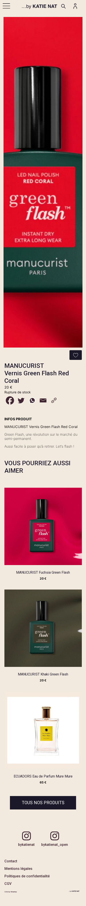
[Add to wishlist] (75, 355)
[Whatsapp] (31, 400)
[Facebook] (9, 400)
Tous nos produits (43, 802)
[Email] (43, 400)
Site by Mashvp (10, 892)
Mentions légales (18, 869)
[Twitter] (20, 400)
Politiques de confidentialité (27, 876)
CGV (7, 884)
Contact (10, 861)
